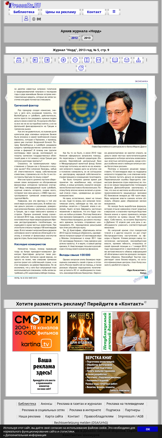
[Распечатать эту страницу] (127, 60)
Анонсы (46, 403)
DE (39, 19)
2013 (87, 38)
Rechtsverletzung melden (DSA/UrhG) (81, 422)
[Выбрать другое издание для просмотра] (19, 60)
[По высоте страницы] (87, 60)
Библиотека (23, 11)
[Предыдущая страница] (35, 60)
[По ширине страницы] (98, 60)
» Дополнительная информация (24, 435)
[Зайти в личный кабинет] (26, 18)
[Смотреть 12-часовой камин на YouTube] (81, 331)
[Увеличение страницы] (63, 60)
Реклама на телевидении (125, 403)
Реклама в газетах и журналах (79, 403)
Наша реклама (29, 416)
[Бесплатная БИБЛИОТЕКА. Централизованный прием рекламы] (25, 5)
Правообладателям (98, 416)
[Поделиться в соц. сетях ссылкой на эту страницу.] (138, 60)
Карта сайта (54, 416)
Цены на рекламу (61, 11)
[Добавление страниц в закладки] (81, 68)
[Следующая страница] (47, 60)
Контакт (94, 11)
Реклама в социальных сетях (43, 410)
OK (148, 429)
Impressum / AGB (130, 416)
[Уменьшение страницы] (75, 60)
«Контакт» (131, 304)
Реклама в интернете (85, 410)
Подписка (113, 410)
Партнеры (132, 410)
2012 (74, 38)
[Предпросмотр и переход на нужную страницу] (115, 60)
